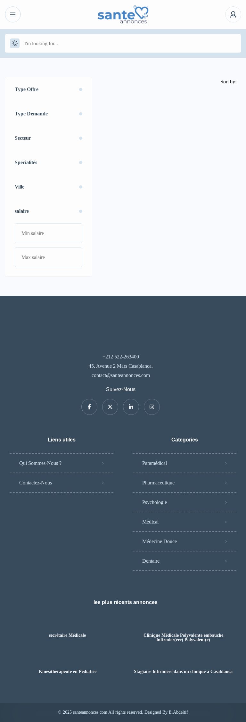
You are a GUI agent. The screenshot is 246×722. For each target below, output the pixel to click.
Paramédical (154, 463)
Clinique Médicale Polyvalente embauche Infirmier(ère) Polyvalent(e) (183, 637)
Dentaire (151, 561)
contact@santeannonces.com (121, 375)
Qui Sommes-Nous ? (40, 463)
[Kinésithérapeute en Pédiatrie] (67, 659)
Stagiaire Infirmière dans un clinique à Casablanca (183, 671)
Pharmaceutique (158, 482)
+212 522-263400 (120, 356)
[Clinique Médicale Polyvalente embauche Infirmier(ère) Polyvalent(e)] (183, 623)
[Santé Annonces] (123, 14)
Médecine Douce (159, 541)
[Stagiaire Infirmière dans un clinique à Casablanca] (183, 659)
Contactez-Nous (35, 482)
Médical (150, 522)
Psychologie (154, 502)
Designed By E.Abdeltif (166, 712)
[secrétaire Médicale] (67, 623)
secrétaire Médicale (67, 635)
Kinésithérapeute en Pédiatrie (67, 671)
